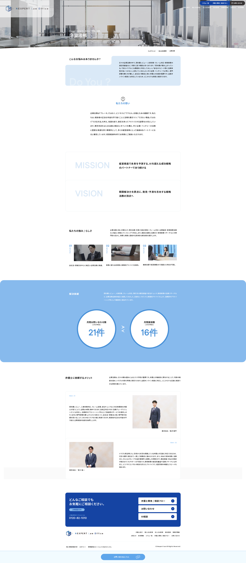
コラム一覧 (205, 3)
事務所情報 (224, 7)
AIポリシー (83, 547)
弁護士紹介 (186, 7)
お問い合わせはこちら (121, 557)
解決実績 (216, 7)
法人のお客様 (207, 7)
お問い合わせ (238, 3)
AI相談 (144, 516)
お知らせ (233, 7)
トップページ (151, 51)
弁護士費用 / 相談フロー (220, 3)
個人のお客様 (196, 7)
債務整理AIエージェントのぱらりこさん (100, 547)
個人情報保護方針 (72, 547)
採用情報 (241, 7)
